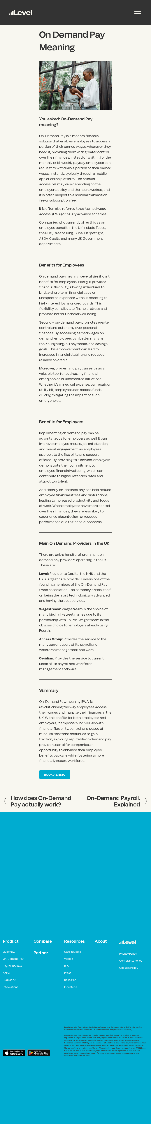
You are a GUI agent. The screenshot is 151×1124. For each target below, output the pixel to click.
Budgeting (9, 979)
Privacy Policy (128, 953)
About (101, 941)
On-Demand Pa (12, 958)
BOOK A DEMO (54, 774)
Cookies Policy (128, 967)
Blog (67, 965)
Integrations (10, 987)
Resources (74, 941)
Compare (43, 941)
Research (70, 979)
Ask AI (7, 972)
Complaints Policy (130, 960)
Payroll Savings (12, 965)
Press (67, 972)
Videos (68, 958)
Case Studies (72, 951)
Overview (9, 951)
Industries (70, 987)
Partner (41, 952)
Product (11, 941)
